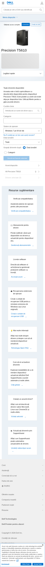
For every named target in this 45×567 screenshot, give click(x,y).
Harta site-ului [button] (7, 481)
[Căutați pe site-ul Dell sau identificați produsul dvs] (40, 9)
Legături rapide (9, 73)
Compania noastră (9, 500)
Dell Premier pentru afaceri (13, 524)
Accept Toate (38, 564)
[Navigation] (3, 3)
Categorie (7, 116)
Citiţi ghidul (15, 385)
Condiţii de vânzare (9, 538)
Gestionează (5, 564)
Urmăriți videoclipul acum (21, 448)
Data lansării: (8, 138)
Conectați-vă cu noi (9, 476)
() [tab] (20, 171)
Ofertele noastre (8, 494)
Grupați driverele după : (12, 147)
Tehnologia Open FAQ (20, 348)
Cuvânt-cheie (8, 106)
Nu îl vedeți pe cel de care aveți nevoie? (19, 135)
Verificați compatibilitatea (21, 211)
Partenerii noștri (8, 505)
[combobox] (22, 9)
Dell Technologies (9, 519)
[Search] (38, 110)
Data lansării (32, 147)
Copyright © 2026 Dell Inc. (12, 533)
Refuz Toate (25, 564)
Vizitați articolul (17, 416)
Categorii (11, 152)
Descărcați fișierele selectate (17, 158)
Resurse (5, 510)
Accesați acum (17, 277)
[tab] (22, 165)
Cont (3, 465)
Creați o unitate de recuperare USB (18, 315)
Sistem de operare (10, 126)
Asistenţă (5, 470)
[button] (42, 3)
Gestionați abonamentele (21, 245)
